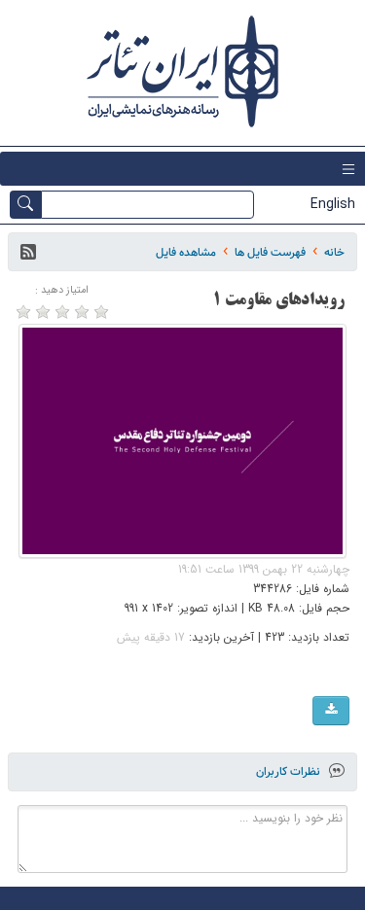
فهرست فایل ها (270, 252)
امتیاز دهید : (62, 290)
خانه (334, 252)
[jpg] (330, 710)
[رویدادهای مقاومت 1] (182, 441)
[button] (28, 252)
